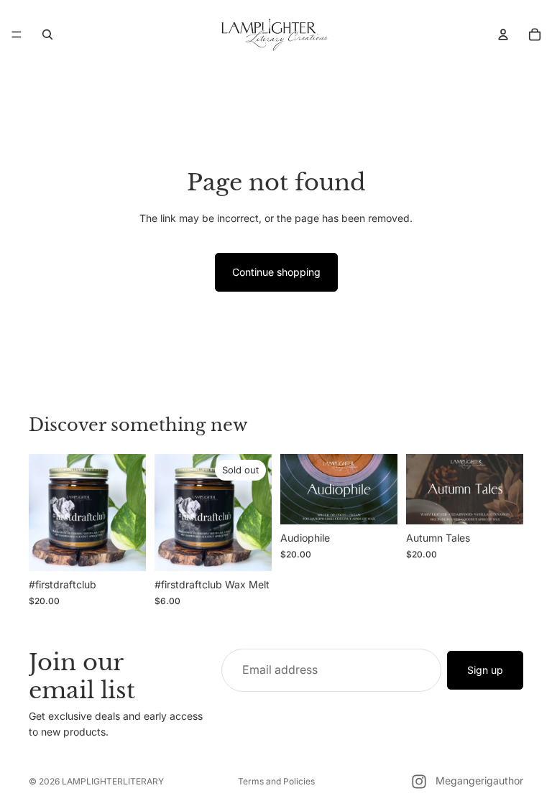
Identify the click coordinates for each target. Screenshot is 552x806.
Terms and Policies (276, 781)
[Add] (124, 549)
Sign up (485, 670)
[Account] (503, 34)
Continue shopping (276, 272)
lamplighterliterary (113, 781)
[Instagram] (419, 781)
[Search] (47, 34)
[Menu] (16, 34)
